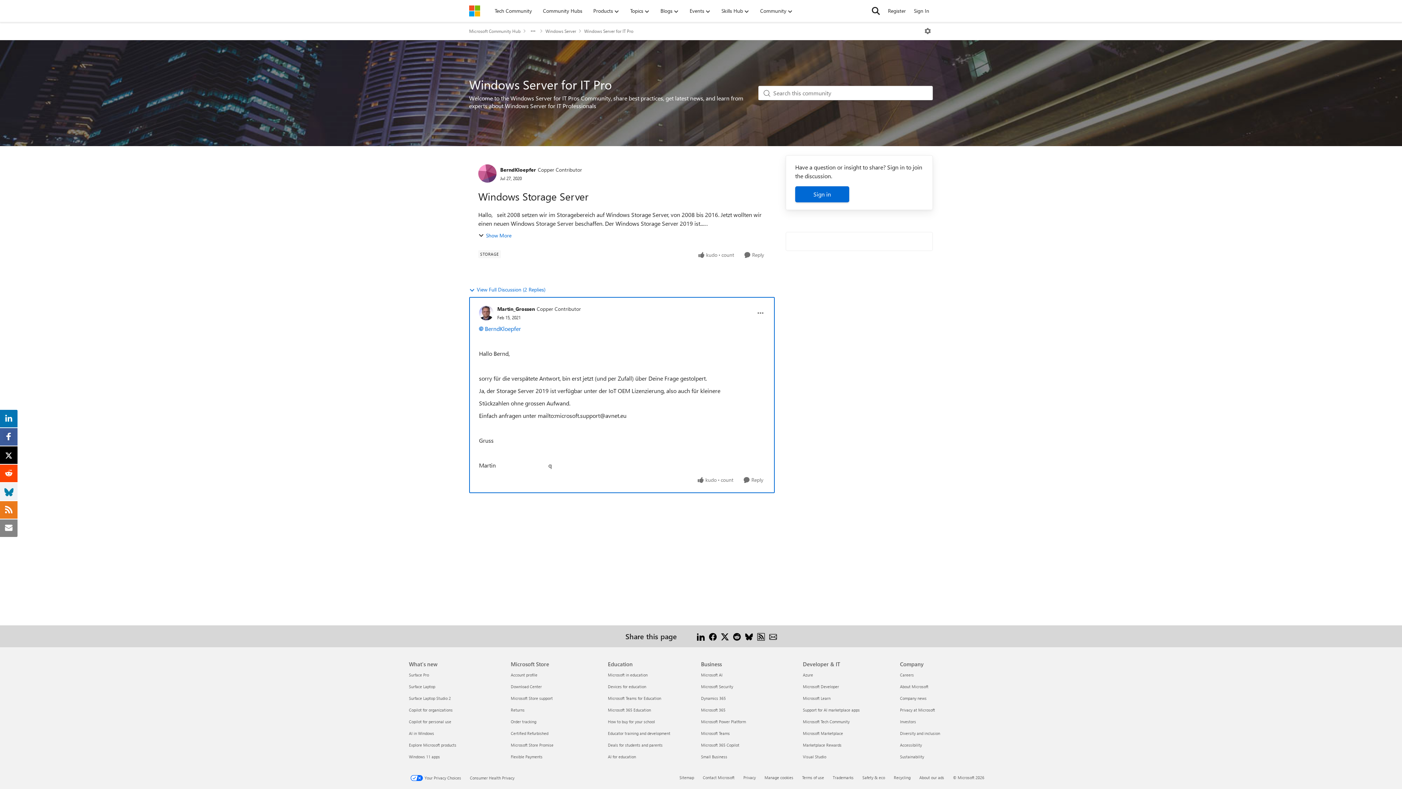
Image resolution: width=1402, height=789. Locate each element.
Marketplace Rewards (822, 745)
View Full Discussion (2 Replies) (511, 289)
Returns (518, 710)
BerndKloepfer (518, 169)
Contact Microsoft (719, 777)
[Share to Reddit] (737, 636)
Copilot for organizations (431, 710)
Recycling (902, 777)
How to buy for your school (631, 721)
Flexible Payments (527, 756)
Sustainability (912, 756)
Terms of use (813, 777)
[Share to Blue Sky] (749, 636)
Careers (907, 675)
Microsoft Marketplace (823, 733)
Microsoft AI (712, 675)
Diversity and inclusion (920, 733)
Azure (808, 675)
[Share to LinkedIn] (701, 636)
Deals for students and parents (635, 745)
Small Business (714, 756)
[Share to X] (725, 636)
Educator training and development (639, 733)
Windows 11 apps (424, 756)
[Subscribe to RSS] (761, 636)
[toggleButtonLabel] (928, 31)
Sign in (822, 194)
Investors (908, 721)
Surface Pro (419, 675)
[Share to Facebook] (713, 636)
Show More (499, 235)
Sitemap (686, 777)
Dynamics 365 (713, 698)
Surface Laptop (422, 686)
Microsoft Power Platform (723, 721)
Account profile (524, 675)
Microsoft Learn (817, 698)
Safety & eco (873, 777)
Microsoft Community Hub (495, 31)
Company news (913, 698)
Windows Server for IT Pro (608, 31)
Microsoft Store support (532, 698)
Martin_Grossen (516, 308)
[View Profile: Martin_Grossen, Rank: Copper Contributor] (486, 313)
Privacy (749, 777)
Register (897, 10)
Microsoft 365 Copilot (720, 745)
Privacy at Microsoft (917, 710)
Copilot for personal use (430, 721)
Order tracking (523, 721)
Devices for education (627, 686)
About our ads (931, 777)
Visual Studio (814, 756)
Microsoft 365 (713, 710)
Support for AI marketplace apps (831, 710)
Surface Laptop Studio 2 (430, 698)
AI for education (622, 756)
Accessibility (911, 745)
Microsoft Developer (821, 686)
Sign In (921, 10)
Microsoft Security (717, 686)
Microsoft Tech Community (826, 721)
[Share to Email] (773, 636)
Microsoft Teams (715, 733)
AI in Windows (421, 733)
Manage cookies (779, 777)
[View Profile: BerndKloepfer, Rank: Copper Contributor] (487, 173)
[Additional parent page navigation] (533, 31)
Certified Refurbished (529, 733)
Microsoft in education (628, 675)
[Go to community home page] (474, 10)
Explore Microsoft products (432, 745)
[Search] (876, 11)
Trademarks (843, 777)
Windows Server (560, 31)
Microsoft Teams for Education (634, 698)
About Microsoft (914, 686)
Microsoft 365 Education (629, 710)
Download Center (526, 686)
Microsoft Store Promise (532, 745)
